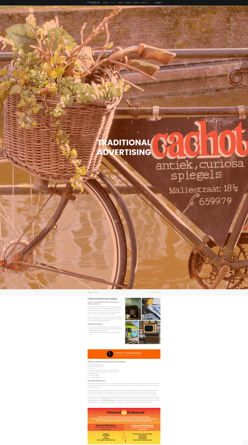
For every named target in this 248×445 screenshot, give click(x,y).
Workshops (128, 2)
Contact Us (144, 2)
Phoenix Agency (105, 399)
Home (150, 292)
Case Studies (136, 2)
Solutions (120, 2)
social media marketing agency (108, 400)
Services (113, 2)
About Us (105, 2)
